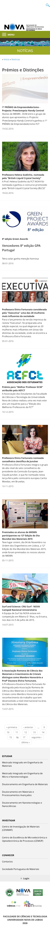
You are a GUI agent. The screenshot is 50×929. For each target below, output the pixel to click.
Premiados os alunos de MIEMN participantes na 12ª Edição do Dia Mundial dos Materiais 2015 (21, 535)
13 (34, 732)
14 (43, 732)
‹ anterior (28, 727)
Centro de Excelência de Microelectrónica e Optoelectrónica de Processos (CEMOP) (24, 839)
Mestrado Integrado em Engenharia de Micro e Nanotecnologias (22, 775)
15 (10, 737)
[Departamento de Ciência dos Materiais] (25, 26)
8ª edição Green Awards (15, 238)
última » (25, 742)
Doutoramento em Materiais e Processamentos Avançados (18, 793)
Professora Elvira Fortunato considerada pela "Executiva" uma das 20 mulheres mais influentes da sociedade (24, 313)
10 (8, 732)
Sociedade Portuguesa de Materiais (20, 869)
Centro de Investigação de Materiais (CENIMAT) (21, 828)
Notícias (16, 59)
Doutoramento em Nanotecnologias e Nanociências (22, 804)
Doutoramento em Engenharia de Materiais (25, 784)
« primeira (11, 727)
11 (17, 732)
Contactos (7, 861)
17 (24, 737)
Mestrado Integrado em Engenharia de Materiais (22, 764)
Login (26, 878)
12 (25, 732)
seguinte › (37, 737)
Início (6, 59)
